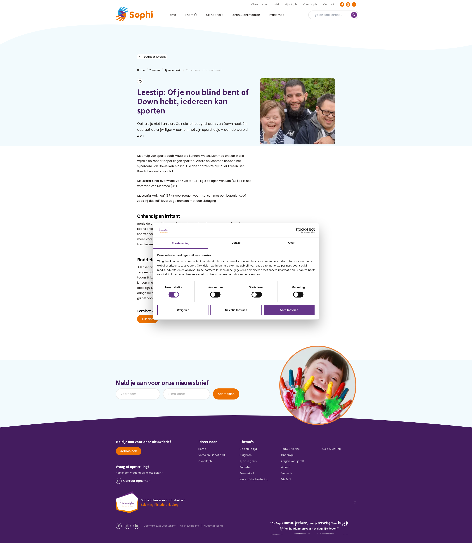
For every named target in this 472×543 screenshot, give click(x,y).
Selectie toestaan (236, 310)
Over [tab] (291, 242)
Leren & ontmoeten (246, 15)
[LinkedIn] (354, 4)
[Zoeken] (354, 15)
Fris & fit (286, 479)
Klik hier (147, 319)
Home (171, 15)
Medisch (286, 473)
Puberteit (245, 467)
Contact (328, 4)
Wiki (276, 4)
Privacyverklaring (213, 525)
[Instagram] (348, 4)
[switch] (215, 295)
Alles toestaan (289, 310)
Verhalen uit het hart (211, 455)
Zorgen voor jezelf (292, 461)
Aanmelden (226, 394)
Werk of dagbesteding (254, 479)
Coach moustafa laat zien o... (205, 70)
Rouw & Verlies (290, 449)
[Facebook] (342, 4)
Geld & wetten (331, 449)
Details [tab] (236, 242)
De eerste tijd (248, 449)
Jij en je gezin (172, 70)
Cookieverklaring (189, 525)
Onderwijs (287, 455)
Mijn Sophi (291, 4)
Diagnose (246, 455)
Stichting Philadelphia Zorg (160, 504)
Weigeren (183, 310)
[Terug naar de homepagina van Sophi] (134, 14)
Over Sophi (310, 4)
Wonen (285, 467)
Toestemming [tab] (180, 243)
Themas (154, 70)
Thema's (191, 15)
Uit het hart (214, 15)
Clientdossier (259, 4)
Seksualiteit (247, 473)
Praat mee (276, 15)
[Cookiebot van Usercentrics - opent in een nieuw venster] (299, 230)
